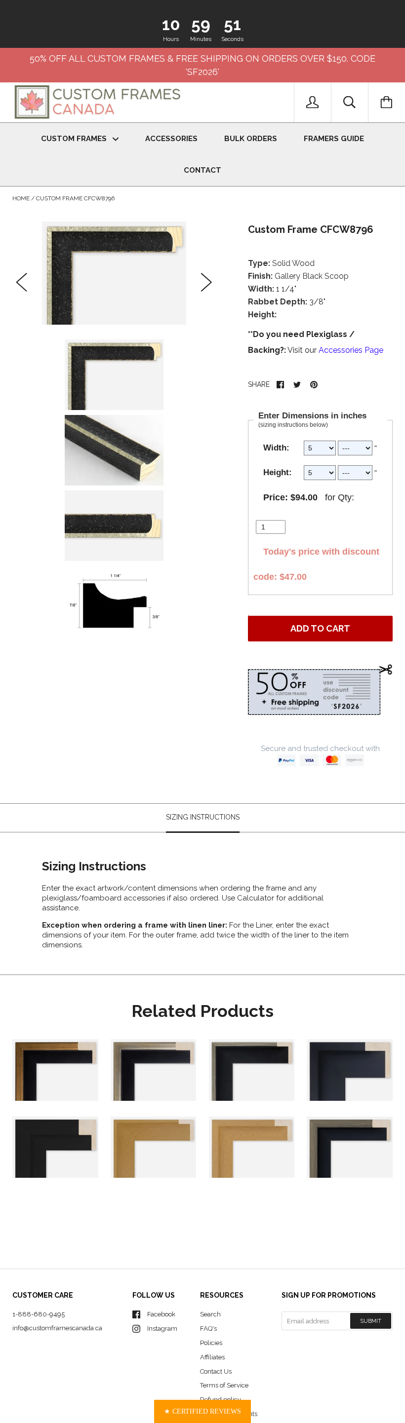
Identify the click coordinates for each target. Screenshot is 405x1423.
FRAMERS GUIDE (334, 138)
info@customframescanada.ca (57, 1328)
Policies (211, 1343)
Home (21, 198)
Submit (370, 1321)
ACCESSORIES (171, 138)
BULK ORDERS (250, 138)
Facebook (161, 1314)
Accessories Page (351, 350)
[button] (202, 1411)
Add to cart (320, 628)
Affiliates (212, 1357)
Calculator (256, 898)
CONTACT (202, 170)
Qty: (346, 497)
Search (210, 1314)
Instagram (162, 1328)
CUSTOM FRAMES (75, 138)
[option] (114, 273)
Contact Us (216, 1371)
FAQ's (208, 1328)
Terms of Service (224, 1385)
